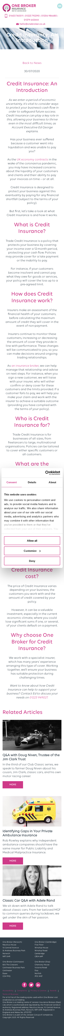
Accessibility (8, 991)
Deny (32, 560)
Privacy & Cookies (38, 991)
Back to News (32, 63)
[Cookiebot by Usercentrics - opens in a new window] (45, 473)
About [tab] (52, 482)
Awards (53, 991)
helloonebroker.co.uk (32, 24)
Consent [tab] (11, 482)
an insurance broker (25, 365)
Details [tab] (32, 482)
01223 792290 (32, 16)
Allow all (32, 540)
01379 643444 (31, 20)
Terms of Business (10, 994)
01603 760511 (16, 16)
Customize (30, 550)
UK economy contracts (32, 159)
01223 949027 (38, 697)
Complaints (22, 991)
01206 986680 (49, 16)
